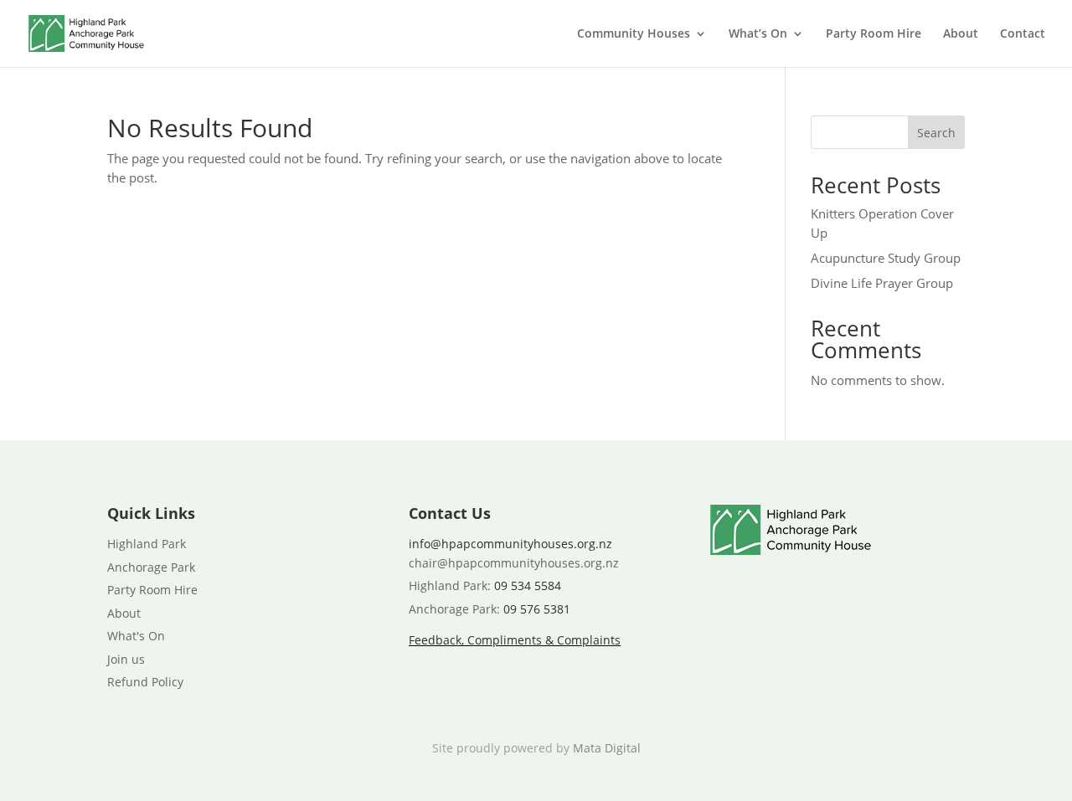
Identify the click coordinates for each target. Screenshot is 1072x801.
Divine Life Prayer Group (882, 283)
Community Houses (633, 34)
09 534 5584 (527, 585)
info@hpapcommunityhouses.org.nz (510, 544)
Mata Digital (607, 748)
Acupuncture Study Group (886, 257)
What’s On (758, 34)
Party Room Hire (873, 34)
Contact (1022, 34)
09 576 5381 (536, 609)
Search (936, 133)
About (960, 34)
